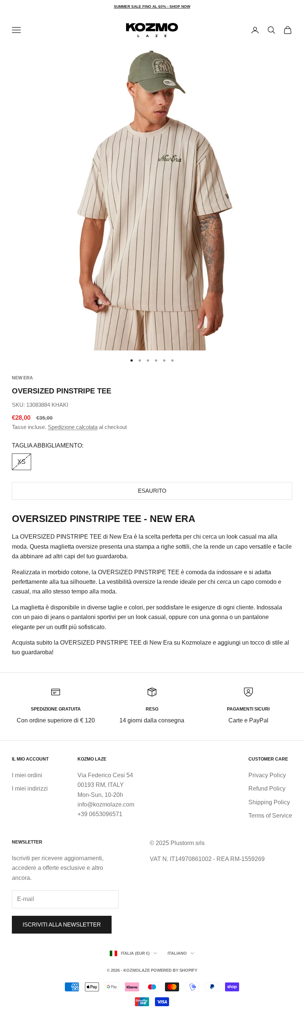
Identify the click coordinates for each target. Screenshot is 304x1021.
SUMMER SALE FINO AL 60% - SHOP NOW (152, 6)
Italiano (177, 953)
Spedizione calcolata (73, 427)
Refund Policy (266, 788)
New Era (22, 377)
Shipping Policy (269, 802)
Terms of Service (270, 815)
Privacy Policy (267, 775)
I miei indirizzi (30, 788)
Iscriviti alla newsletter (62, 924)
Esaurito (152, 491)
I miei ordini (27, 775)
